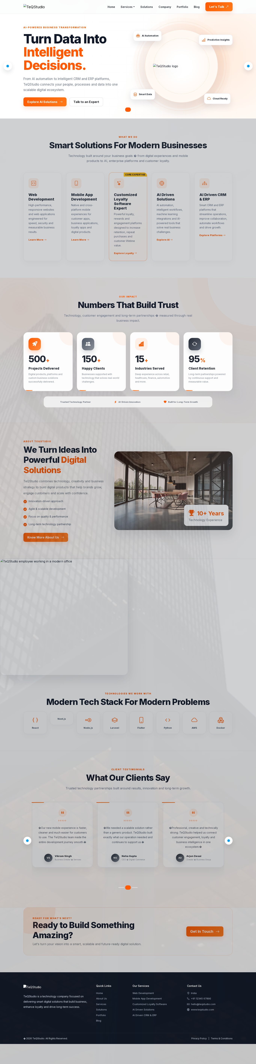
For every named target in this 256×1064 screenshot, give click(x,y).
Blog (197, 6)
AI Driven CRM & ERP (144, 1010)
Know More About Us (43, 537)
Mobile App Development (147, 993)
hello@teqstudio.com (203, 999)
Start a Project (95, 102)
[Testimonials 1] (121, 883)
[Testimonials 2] (128, 883)
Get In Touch (202, 927)
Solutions (146, 6)
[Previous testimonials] (27, 838)
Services (126, 6)
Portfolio (182, 6)
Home (111, 6)
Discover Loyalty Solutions (47, 102)
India (194, 988)
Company (165, 6)
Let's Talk (217, 7)
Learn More (36, 239)
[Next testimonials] (229, 838)
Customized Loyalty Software (149, 999)
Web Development (143, 988)
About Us (101, 993)
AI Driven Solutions (143, 1004)
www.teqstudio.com (202, 1004)
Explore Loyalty (124, 253)
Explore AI (163, 239)
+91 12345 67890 (201, 993)
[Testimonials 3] (135, 883)
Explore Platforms (211, 235)
